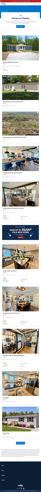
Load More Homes (20, 443)
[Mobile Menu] (39, 3)
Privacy (21, 490)
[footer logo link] (20, 485)
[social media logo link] (19, 488)
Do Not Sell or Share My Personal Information (30, 490)
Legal (18, 490)
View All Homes (5, 11)
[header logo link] (3, 4)
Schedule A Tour (20, 26)
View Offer (20, 237)
